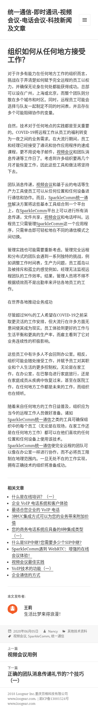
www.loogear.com (21, 703)
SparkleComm (33, 210)
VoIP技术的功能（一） (32, 568)
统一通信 (57, 636)
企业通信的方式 (26, 575)
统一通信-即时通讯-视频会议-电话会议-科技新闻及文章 (40, 20)
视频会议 (65, 151)
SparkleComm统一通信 (29, 419)
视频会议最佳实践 (28, 562)
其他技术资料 (77, 631)
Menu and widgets (84, 25)
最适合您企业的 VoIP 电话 (36, 509)
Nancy (53, 631)
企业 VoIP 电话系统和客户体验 (40, 503)
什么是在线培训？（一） (34, 496)
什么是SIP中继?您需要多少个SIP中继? (47, 542)
